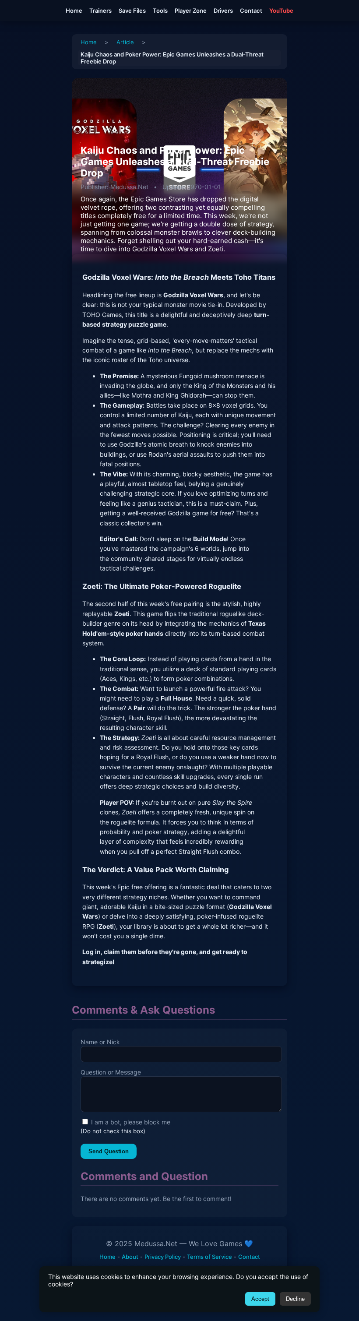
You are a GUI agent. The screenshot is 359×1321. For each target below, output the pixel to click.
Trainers (100, 10)
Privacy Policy (162, 1256)
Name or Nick (100, 1042)
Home (74, 10)
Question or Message (111, 1072)
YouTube (281, 10)
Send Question (108, 1151)
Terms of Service (209, 1256)
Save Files (132, 10)
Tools (160, 10)
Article (125, 42)
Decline (295, 1299)
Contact (251, 10)
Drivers (223, 10)
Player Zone (191, 10)
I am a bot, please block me (129, 1122)
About (130, 1256)
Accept (260, 1299)
